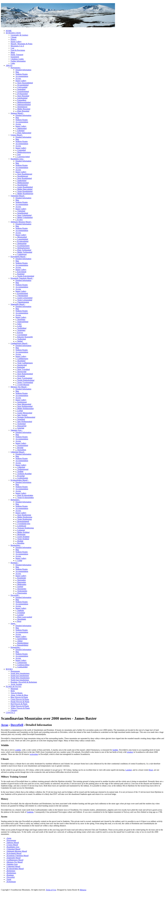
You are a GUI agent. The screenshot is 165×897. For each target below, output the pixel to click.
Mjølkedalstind (22, 183)
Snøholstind (21, 180)
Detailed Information (23, 70)
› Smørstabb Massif (13, 858)
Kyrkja (19, 220)
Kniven (19, 332)
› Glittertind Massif (13, 866)
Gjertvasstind (21, 87)
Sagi (18, 154)
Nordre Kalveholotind (25, 276)
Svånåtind (20, 613)
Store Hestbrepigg (23, 515)
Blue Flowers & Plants (19, 697)
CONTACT (10, 712)
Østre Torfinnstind (23, 250)
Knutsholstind (22, 293)
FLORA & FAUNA (13, 686)
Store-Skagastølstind (24, 83)
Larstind (20, 615)
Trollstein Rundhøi (24, 474)
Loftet (19, 326)
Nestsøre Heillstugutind (25, 417)
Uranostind (21, 150)
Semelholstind (22, 213)
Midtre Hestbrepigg (24, 517)
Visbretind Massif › (18, 196)
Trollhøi (19, 471)
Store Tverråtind (23, 369)
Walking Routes (21, 74)
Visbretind (20, 211)
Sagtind (19, 587)
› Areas (8, 838)
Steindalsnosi (21, 107)
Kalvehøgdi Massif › (18, 256)
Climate (14, 37)
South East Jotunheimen (20, 676)
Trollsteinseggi (22, 469)
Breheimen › (15, 500)
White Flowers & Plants (20, 706)
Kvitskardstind (22, 241)
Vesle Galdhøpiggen (24, 363)
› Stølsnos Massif (12, 843)
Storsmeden (21, 589)
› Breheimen (10, 871)
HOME (9, 31)
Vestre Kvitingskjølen (25, 498)
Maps (13, 52)
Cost (12, 48)
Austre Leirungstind (24, 298)
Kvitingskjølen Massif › (20, 480)
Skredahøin (21, 619)
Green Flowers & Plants (20, 699)
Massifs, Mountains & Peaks (21, 44)
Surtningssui (21, 402)
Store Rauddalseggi (24, 174)
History (13, 39)
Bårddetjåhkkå (22, 643)
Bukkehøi (20, 367)
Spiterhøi (20, 428)
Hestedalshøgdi (22, 521)
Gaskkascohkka (22, 665)
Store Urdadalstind (24, 215)
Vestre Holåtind (22, 539)
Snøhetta (20, 610)
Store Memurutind (23, 404)
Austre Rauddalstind (24, 187)
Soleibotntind (21, 98)
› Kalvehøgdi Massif (13, 853)
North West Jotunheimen (20, 678)
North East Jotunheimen (20, 680)
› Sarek (8, 879)
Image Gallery (16, 42)
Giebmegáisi (21, 663)
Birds (13, 691)
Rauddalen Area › (17, 159)
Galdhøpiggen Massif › (19, 343)
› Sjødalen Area (12, 864)
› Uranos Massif (12, 845)
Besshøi (19, 448)
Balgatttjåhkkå (22, 645)
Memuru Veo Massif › (19, 387)
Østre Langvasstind (24, 617)
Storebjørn (20, 319)
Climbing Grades (17, 59)
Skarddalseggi (22, 176)
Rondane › (15, 563)
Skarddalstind (22, 185)
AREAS (9, 65)
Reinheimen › (16, 545)
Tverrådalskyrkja (23, 524)
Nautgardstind (22, 445)
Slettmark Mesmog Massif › (21, 222)
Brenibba (20, 543)
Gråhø (19, 560)
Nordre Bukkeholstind (25, 380)
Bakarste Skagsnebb (24, 337)
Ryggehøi (20, 476)
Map (17, 72)
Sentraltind (20, 89)
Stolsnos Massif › (17, 113)
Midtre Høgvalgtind (24, 189)
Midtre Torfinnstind (24, 252)
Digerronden (21, 593)
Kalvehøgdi (21, 272)
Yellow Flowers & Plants (20, 708)
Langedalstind (22, 239)
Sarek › (13, 623)
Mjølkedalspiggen (23, 152)
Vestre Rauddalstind (24, 191)
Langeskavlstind (23, 157)
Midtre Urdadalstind (24, 217)
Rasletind (20, 274)
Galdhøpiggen (22, 359)
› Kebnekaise (11, 882)
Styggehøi (20, 376)
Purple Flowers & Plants (20, 702)
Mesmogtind (21, 237)
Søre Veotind (21, 415)
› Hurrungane (11, 840)
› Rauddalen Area (12, 847)
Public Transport (17, 55)
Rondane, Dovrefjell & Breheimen (24, 682)
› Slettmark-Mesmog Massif (16, 851)
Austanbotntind (22, 91)
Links (13, 63)
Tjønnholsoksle (22, 302)
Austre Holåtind (22, 537)
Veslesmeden (21, 591)
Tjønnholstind (22, 296)
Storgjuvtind (21, 365)
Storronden (21, 580)
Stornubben (21, 450)
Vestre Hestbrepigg (24, 519)
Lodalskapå (21, 526)
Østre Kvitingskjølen (24, 495)
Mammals (14, 689)
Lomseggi (20, 530)
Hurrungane (15, 671)
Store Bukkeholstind (24, 374)
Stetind (19, 341)
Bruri (18, 621)
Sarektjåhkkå (21, 639)
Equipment (15, 57)
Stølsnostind (21, 128)
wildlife (18, 750)
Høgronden (21, 582)
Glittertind (20, 467)
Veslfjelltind (21, 328)
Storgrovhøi (21, 372)
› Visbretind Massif (13, 849)
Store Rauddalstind (24, 178)
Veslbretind (21, 339)
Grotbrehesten (22, 478)
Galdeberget (21, 254)
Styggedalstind (22, 85)
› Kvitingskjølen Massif (15, 869)
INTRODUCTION (13, 33)
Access (18, 78)
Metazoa (83, 890)
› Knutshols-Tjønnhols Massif (17, 856)
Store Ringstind (22, 96)
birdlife (115, 750)
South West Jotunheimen (20, 673)
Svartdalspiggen (22, 246)
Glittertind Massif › (18, 452)
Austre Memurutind (24, 413)
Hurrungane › (16, 68)
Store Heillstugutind (24, 406)
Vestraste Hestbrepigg (25, 528)
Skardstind (20, 361)
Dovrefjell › (15, 595)
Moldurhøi (20, 534)
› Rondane (10, 875)
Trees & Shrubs (16, 693)
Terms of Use (51, 890)
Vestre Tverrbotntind (24, 382)
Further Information (18, 61)
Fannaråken (21, 100)
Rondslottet (21, 578)
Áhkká (19, 641)
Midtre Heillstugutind (25, 408)
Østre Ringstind (22, 111)
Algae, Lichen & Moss (19, 695)
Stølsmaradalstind (23, 105)
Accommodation (21, 76)
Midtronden (21, 584)
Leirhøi (19, 411)
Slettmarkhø (21, 243)
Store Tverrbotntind (24, 378)
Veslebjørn (20, 330)
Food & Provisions (18, 50)
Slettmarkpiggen (23, 248)
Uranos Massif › (17, 135)
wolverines (34, 754)
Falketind (20, 131)
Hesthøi (19, 541)
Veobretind (21, 424)
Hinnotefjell (21, 426)
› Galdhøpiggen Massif (14, 860)
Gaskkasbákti (22, 667)
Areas (4, 724)
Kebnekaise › (16, 647)
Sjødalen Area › (16, 430)
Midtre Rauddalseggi (24, 194)
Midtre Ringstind (23, 109)
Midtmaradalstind (23, 102)
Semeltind (20, 419)
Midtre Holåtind (22, 532)
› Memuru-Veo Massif (14, 862)
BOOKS (9, 669)
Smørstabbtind (22, 322)
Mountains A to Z (17, 46)
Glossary (14, 710)
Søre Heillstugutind (24, 422)
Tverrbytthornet (22, 385)
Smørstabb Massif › (18, 304)
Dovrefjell (17, 724)
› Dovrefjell (10, 877)
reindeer (130, 752)
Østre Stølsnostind (23, 133)
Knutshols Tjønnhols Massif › (22, 278)
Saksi (18, 324)
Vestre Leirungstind (24, 300)
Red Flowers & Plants (19, 704)
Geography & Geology (19, 35)
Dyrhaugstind (22, 94)
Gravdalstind (21, 335)
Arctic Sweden (16, 684)
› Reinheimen (11, 873)
